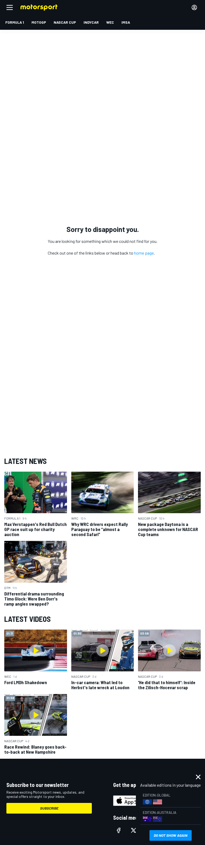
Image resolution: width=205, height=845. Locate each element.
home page (144, 252)
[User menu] (194, 7)
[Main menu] (9, 7)
